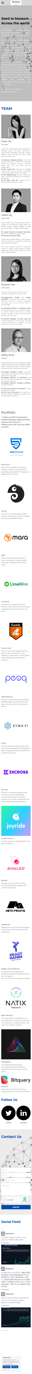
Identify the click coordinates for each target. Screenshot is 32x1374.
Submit (16, 1207)
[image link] (16, 447)
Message (5, 1186)
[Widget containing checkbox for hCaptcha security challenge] (14, 1199)
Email (4, 1175)
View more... (5, 1330)
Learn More (10, 1364)
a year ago (5, 1242)
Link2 (21, 1240)
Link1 (17, 1240)
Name (4, 1170)
